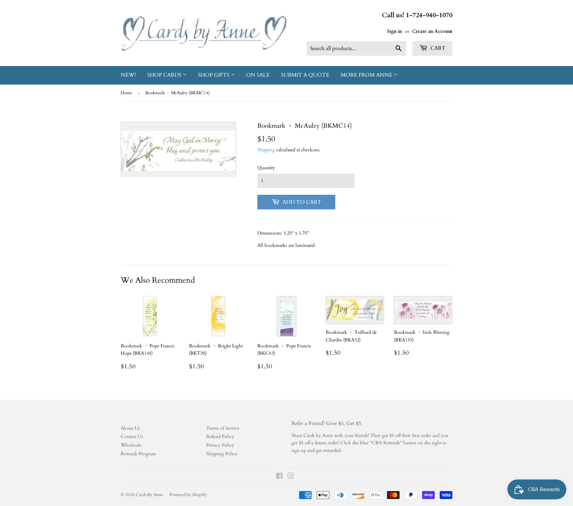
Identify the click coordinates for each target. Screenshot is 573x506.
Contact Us (132, 436)
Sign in (394, 31)
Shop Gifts (214, 75)
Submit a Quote (305, 75)
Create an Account (432, 31)
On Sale (258, 75)
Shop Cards (165, 75)
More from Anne (367, 75)
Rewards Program (138, 454)
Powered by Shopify (188, 495)
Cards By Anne (149, 495)
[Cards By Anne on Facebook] (279, 477)
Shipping (266, 150)
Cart (437, 48)
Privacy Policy (220, 445)
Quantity (266, 168)
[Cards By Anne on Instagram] (290, 477)
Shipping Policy (221, 454)
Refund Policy (220, 436)
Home (126, 93)
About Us (130, 428)
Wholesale (131, 445)
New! (128, 75)
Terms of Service (222, 428)
